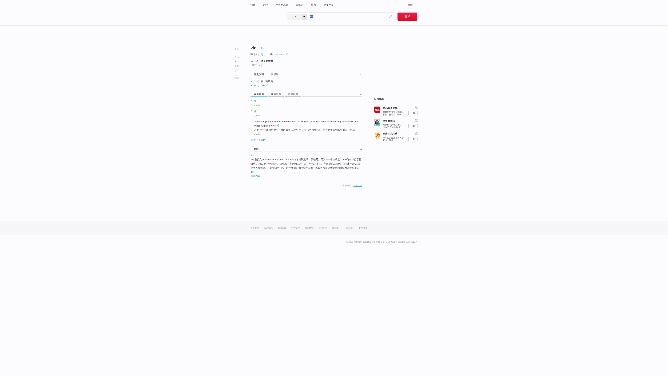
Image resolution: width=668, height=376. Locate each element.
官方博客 (295, 228)
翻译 (265, 4)
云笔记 (299, 4)
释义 (236, 57)
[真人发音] (262, 54)
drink (264, 85)
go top (236, 77)
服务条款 (376, 242)
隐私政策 (367, 242)
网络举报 (363, 228)
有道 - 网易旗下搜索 (264, 16)
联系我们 (336, 228)
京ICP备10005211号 (408, 242)
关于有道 (254, 228)
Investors (268, 228)
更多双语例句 (257, 140)
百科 (236, 71)
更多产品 (328, 4)
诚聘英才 (323, 228)
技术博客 (309, 228)
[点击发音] (255, 101)
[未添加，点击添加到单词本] (263, 47)
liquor (253, 85)
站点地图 (350, 228)
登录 (410, 4)
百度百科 (357, 185)
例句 (236, 66)
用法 (236, 61)
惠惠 (313, 4)
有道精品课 (282, 4)
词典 (252, 4)
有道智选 (282, 228)
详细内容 (255, 176)
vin (252, 155)
